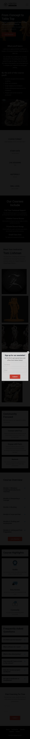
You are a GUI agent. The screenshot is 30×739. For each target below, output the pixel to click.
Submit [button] (15, 380)
